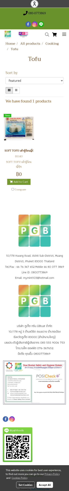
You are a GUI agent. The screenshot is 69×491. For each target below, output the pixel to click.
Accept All (45, 484)
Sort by (13, 73)
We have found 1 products (28, 101)
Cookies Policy (19, 477)
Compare (20, 189)
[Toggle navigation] (64, 34)
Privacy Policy (52, 474)
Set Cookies (25, 484)
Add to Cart (20, 182)
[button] (45, 34)
